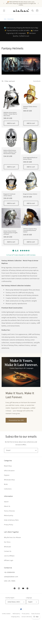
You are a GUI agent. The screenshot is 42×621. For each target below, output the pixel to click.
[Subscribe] (35, 450)
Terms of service (35, 613)
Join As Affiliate (9, 556)
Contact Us (7, 551)
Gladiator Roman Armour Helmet (30, 107)
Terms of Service (9, 511)
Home (5, 19)
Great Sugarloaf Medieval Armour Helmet (30, 158)
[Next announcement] (38, 3)
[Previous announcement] (4, 3)
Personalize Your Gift (16, 420)
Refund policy (8, 515)
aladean (8, 613)
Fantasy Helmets (10, 19)
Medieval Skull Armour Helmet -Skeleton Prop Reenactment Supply (10, 152)
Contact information (27, 616)
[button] (4, 10)
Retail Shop (8, 466)
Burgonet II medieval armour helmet (9, 194)
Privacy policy (25, 613)
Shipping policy (15, 616)
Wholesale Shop (9, 480)
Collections (8, 489)
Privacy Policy (8, 525)
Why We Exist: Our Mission (12, 537)
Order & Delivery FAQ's (11, 520)
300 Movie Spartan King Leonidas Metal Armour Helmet (29, 230)
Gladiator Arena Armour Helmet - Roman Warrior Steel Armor (10, 114)
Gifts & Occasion (9, 470)
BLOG (6, 484)
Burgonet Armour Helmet (30, 194)
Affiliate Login (8, 560)
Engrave (6, 475)
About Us (7, 506)
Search (6, 502)
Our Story (7, 542)
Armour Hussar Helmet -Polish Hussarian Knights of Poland (10, 232)
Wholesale (7, 547)
